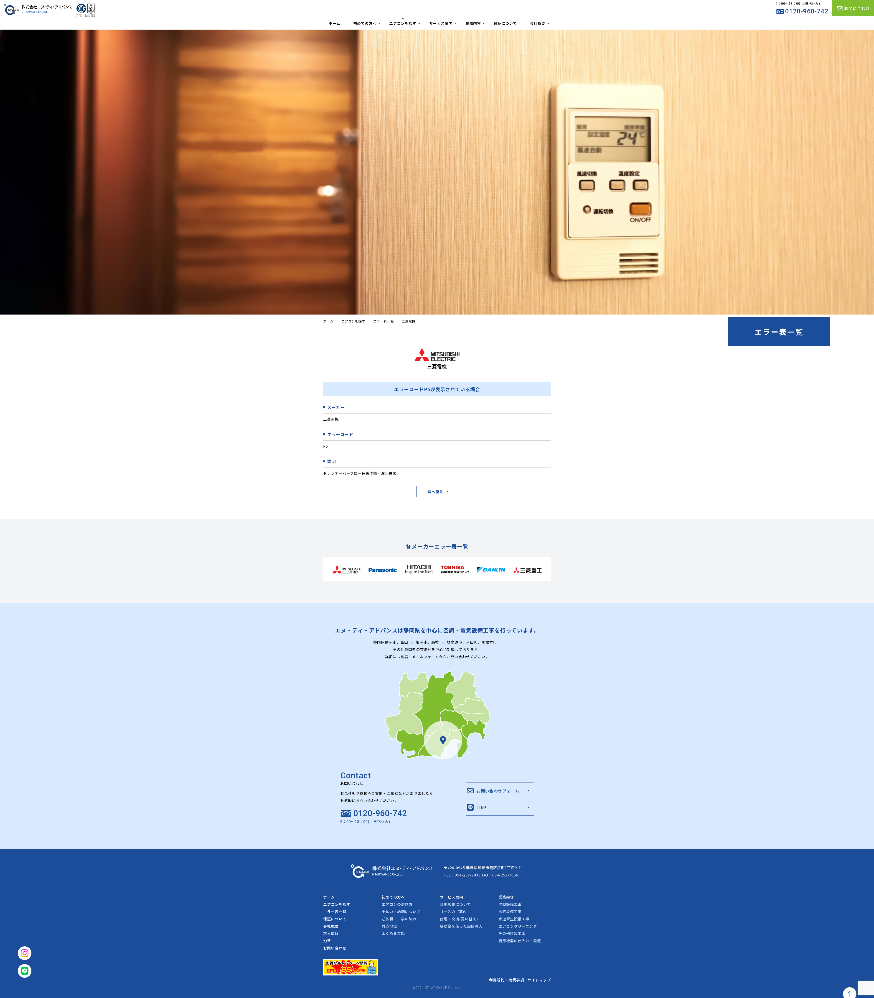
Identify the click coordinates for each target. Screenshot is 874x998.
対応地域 (389, 926)
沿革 (327, 940)
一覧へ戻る (433, 491)
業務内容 (473, 23)
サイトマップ (539, 980)
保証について (505, 23)
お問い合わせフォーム (497, 791)
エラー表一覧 (383, 321)
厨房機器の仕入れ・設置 (519, 940)
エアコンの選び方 (397, 904)
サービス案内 (440, 23)
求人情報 (331, 933)
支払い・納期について (401, 911)
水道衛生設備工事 (513, 919)
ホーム (334, 23)
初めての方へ (364, 23)
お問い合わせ (857, 8)
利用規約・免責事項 (506, 980)
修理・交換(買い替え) (459, 919)
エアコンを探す (402, 23)
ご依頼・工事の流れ (399, 919)
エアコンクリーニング (517, 926)
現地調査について (455, 904)
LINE (481, 807)
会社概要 (537, 23)
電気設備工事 (510, 911)
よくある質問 (393, 933)
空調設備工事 (510, 904)
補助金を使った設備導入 (461, 926)
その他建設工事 (512, 933)
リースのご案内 (453, 911)
